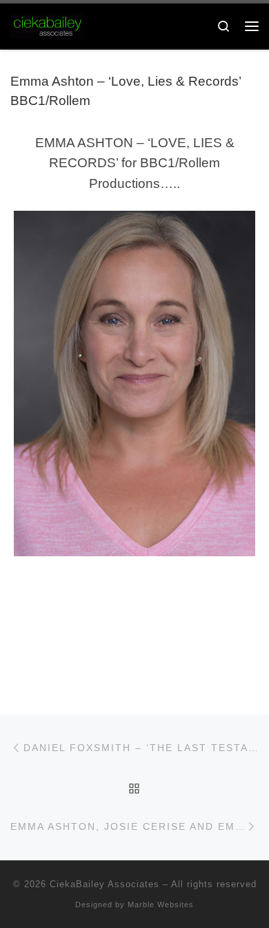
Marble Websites (161, 904)
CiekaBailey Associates (104, 884)
